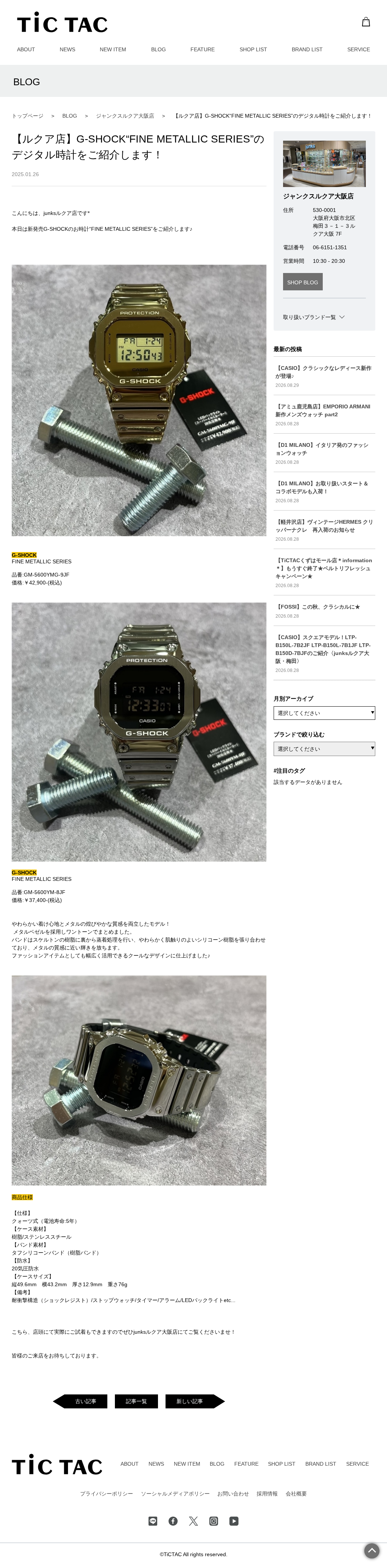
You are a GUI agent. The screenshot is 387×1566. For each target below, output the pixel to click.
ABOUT (26, 49)
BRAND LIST (307, 49)
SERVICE (358, 49)
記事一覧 (136, 1401)
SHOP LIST (253, 49)
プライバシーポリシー (106, 1494)
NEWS (67, 49)
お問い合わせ (233, 1494)
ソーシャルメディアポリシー (175, 1494)
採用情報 (267, 1494)
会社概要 (296, 1494)
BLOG (158, 49)
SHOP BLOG (302, 282)
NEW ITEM (113, 49)
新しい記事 (189, 1401)
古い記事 (85, 1401)
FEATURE (202, 49)
